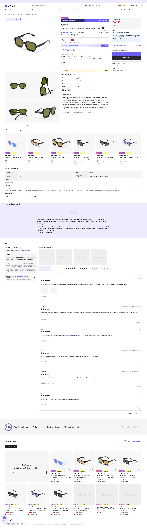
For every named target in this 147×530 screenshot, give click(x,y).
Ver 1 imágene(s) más (32, 125)
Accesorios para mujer (18, 14)
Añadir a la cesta (126, 54)
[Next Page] (141, 414)
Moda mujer (7, 14)
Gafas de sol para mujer (31, 14)
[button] (73, 520)
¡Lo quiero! (104, 45)
